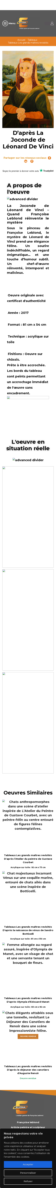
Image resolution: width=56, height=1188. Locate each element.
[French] (31, 4)
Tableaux (32, 40)
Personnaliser (28, 1172)
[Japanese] (44, 4)
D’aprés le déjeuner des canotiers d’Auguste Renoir (28, 1071)
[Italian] (40, 4)
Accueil (21, 40)
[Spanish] (48, 4)
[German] (35, 4)
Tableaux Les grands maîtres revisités (28, 42)
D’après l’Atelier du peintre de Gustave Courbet (28, 860)
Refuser (28, 1181)
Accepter (28, 1164)
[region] (28, 1158)
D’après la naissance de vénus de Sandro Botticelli (28, 932)
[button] (29, 515)
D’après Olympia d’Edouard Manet (28, 1001)
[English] (27, 4)
